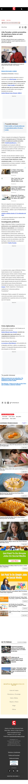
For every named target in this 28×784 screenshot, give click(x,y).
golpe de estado (5, 418)
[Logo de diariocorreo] (14, 9)
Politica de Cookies (14, 758)
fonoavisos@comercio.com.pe (16, 736)
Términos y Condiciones (14, 752)
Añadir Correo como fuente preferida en (10, 22)
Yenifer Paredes (12, 243)
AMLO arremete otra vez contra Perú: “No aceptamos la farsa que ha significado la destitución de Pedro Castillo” (12, 379)
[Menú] (2, 9)
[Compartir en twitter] (23, 27)
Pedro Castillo (11, 85)
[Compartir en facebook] (20, 27)
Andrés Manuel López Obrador (9, 332)
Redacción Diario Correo (9, 71)
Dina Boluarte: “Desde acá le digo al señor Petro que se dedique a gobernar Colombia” (13, 384)
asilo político (18, 416)
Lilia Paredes (13, 79)
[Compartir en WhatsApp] (25, 27)
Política (4, 27)
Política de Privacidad (14, 755)
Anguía (3, 287)
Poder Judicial (12, 416)
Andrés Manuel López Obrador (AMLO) (11, 93)
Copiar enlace (15, 402)
